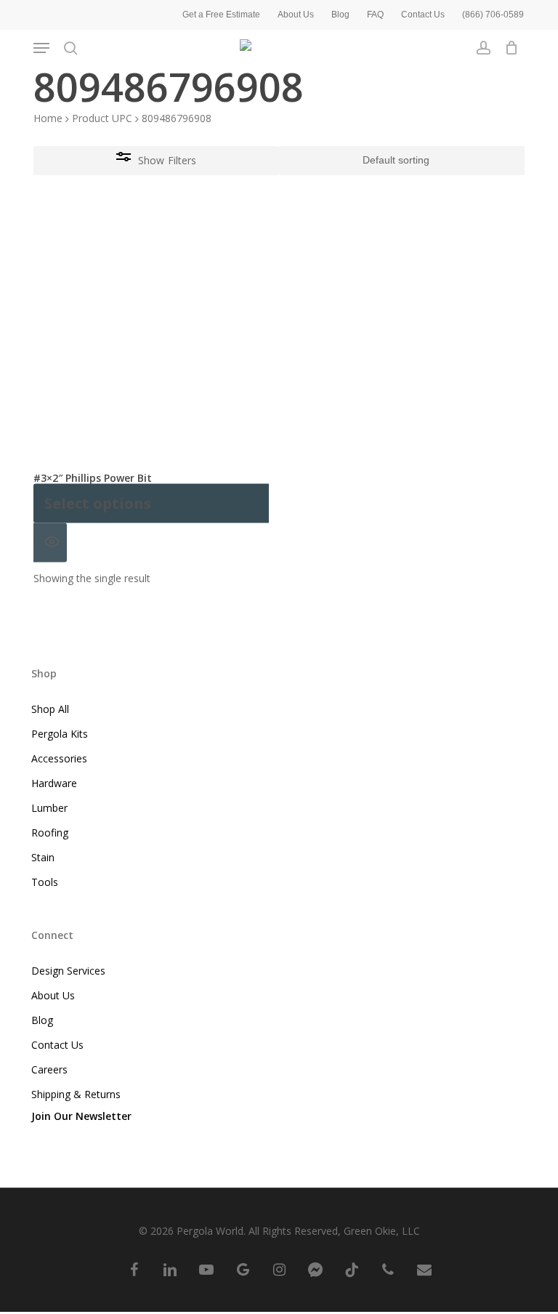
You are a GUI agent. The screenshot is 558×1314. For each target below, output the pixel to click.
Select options (97, 503)
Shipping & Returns (76, 1094)
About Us (53, 995)
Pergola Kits (59, 734)
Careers (49, 1069)
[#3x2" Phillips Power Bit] (151, 339)
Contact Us (57, 1045)
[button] (41, 48)
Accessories (59, 758)
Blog (42, 1020)
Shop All (50, 709)
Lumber (49, 808)
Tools (44, 882)
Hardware (54, 783)
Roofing (49, 832)
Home (47, 118)
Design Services (68, 971)
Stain (42, 857)
